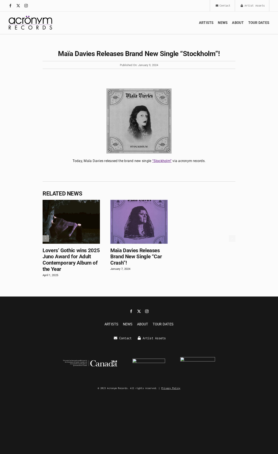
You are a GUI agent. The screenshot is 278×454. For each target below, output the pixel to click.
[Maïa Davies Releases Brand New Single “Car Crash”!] (139, 202)
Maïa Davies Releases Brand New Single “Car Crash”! (136, 256)
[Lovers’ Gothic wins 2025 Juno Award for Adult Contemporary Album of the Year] (71, 202)
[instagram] (26, 5)
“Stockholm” (162, 161)
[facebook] (10, 5)
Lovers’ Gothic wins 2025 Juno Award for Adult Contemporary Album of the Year (71, 259)
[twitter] (18, 5)
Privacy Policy (170, 388)
